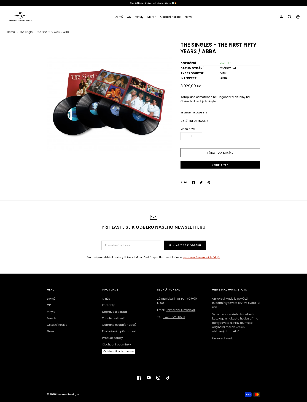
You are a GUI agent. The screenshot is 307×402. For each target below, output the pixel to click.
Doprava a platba (114, 312)
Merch (151, 17)
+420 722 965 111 (174, 317)
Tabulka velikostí (113, 318)
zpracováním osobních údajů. (201, 257)
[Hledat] (289, 17)
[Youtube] (149, 378)
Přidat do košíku (220, 153)
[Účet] (281, 17)
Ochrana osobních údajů (119, 325)
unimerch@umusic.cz (180, 310)
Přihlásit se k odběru (184, 245)
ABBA (224, 78)
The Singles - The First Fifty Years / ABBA (44, 32)
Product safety (112, 338)
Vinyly (139, 17)
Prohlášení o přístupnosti (119, 331)
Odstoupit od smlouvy (118, 351)
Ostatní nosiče (170, 17)
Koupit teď (220, 165)
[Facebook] (139, 378)
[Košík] (298, 17)
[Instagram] (158, 378)
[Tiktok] (168, 378)
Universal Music (222, 338)
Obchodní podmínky (116, 344)
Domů (119, 17)
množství (188, 129)
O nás (106, 299)
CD (129, 17)
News (188, 17)
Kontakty (108, 305)
